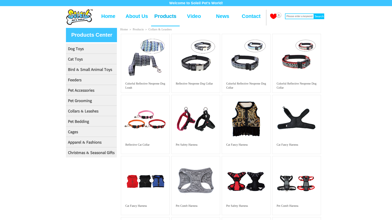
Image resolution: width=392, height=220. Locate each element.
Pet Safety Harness (186, 144)
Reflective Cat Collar (137, 144)
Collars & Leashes (160, 29)
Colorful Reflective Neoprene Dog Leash (145, 85)
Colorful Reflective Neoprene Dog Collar (246, 85)
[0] (273, 16)
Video (194, 16)
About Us (137, 16)
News (222, 16)
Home (108, 16)
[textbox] (299, 16)
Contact (251, 16)
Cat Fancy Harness (237, 144)
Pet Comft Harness (186, 205)
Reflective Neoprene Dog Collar (194, 83)
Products (165, 16)
